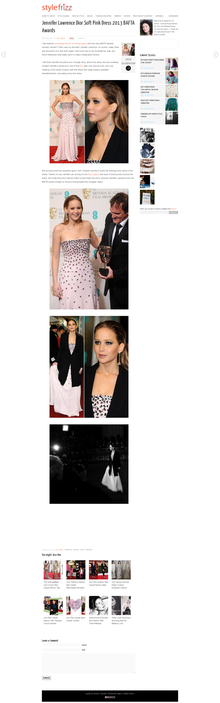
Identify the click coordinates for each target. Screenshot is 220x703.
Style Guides (63, 16)
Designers (173, 16)
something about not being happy (70, 43)
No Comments (149, 68)
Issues (90, 16)
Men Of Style (78, 16)
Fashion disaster (103, 16)
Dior (81, 66)
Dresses (159, 16)
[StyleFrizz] (57, 13)
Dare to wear (48, 16)
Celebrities (68, 550)
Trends (117, 16)
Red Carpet (93, 174)
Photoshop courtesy (143, 16)
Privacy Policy (129, 694)
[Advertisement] (89, 527)
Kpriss (174, 209)
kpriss (62, 38)
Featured (89, 550)
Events (127, 16)
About (119, 694)
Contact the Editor (108, 694)
